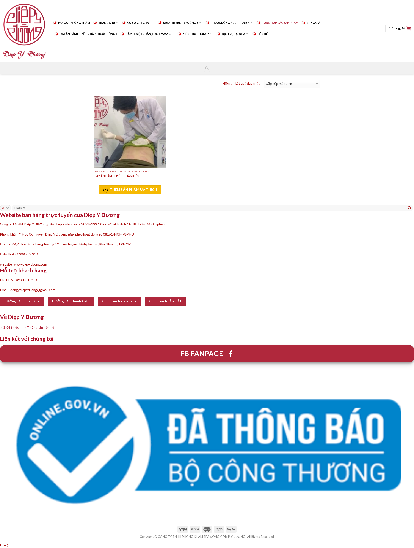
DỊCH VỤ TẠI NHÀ (233, 34)
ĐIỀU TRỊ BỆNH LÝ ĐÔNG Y (180, 22)
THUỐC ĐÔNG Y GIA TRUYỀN (230, 22)
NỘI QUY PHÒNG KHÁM (74, 22)
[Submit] (409, 207)
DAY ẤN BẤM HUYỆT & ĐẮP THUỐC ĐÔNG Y (88, 34)
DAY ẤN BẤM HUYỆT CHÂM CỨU (117, 176)
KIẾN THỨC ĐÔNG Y (196, 34)
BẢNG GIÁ (313, 22)
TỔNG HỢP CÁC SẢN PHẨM (280, 22)
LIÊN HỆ (262, 34)
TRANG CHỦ (106, 22)
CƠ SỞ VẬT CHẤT (139, 22)
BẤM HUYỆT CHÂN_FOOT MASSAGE (150, 34)
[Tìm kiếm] (207, 68)
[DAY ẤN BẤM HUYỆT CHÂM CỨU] (130, 132)
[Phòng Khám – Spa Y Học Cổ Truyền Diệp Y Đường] (24, 31)
